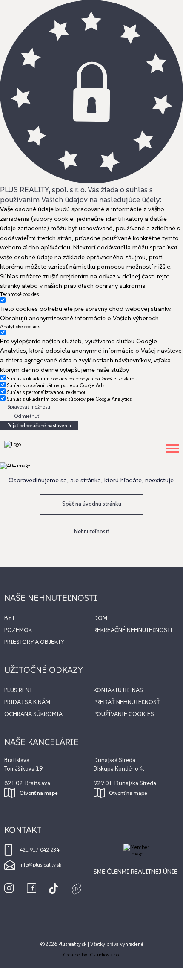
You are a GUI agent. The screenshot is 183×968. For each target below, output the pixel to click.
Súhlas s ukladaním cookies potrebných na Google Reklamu (72, 378)
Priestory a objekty (34, 642)
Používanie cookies (124, 714)
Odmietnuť (26, 416)
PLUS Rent (18, 690)
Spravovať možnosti (28, 406)
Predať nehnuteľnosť (127, 702)
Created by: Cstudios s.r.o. (91, 954)
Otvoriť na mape (39, 793)
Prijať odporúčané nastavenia (39, 425)
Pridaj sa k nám (27, 702)
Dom (100, 618)
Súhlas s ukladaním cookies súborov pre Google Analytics (69, 399)
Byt (9, 618)
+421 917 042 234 (38, 849)
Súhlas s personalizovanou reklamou (47, 392)
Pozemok (18, 630)
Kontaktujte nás (118, 690)
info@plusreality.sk (40, 864)
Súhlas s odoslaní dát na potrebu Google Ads (55, 385)
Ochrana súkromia (33, 714)
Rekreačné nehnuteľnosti (133, 630)
